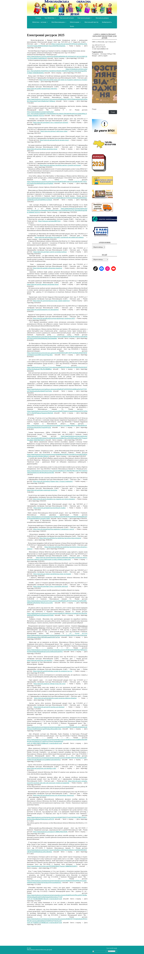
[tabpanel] (104, 82)
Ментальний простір (91, 22)
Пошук (94, 109)
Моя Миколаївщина (58, 22)
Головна (38, 18)
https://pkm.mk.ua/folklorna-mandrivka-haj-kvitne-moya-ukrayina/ (60, 538)
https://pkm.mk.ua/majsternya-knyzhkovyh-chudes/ (49, 508)
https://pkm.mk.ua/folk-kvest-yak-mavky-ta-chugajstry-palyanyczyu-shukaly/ (63, 80)
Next (116, 82)
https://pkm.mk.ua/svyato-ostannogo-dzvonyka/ (42, 490)
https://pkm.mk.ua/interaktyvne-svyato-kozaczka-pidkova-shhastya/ (55, 698)
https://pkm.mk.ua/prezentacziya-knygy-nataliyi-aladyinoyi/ (51, 301)
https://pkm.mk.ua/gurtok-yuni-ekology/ (39, 660)
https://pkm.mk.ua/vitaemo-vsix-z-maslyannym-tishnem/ (50, 122)
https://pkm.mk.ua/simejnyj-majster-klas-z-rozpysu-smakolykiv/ (53, 481)
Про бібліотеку (49, 18)
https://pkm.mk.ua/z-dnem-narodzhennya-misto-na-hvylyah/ (52, 574)
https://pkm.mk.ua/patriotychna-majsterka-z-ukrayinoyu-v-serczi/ (53, 529)
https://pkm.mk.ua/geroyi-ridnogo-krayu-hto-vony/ (49, 684)
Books (72, 26)
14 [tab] (110, 101)
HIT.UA (109, 951)
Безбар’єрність (107, 22)
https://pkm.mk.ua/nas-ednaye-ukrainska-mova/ (42, 149)
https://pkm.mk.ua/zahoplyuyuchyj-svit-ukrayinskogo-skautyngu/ (53, 795)
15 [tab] (113, 101)
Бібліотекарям (74, 22)
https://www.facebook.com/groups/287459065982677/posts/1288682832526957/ (52, 866)
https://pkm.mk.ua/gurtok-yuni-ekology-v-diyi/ (41, 768)
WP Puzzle (114, 948)
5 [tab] (107, 99)
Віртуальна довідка (102, 18)
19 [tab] (109, 104)
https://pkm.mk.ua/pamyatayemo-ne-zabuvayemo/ (43, 309)
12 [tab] (104, 101)
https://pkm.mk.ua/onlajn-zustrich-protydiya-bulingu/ (50, 252)
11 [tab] (101, 101)
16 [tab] (116, 101)
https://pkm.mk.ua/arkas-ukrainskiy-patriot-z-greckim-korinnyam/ (60, 165)
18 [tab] (106, 104)
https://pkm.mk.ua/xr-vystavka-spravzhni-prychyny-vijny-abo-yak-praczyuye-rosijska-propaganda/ (57, 782)
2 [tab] (99, 99)
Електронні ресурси (84, 18)
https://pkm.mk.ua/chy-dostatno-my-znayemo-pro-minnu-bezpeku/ (54, 499)
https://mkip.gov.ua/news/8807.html (49, 221)
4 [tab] (104, 99)
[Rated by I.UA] (99, 951)
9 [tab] (96, 101)
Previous (93, 82)
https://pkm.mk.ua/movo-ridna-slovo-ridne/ (54, 131)
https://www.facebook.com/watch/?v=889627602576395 (50, 832)
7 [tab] (113, 99)
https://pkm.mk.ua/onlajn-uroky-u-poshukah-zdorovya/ (50, 586)
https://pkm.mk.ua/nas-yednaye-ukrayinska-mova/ (43, 284)
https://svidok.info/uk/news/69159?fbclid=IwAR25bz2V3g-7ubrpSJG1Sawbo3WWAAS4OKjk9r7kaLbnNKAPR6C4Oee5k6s (57, 45)
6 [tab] (110, 99)
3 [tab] (101, 99)
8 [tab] (116, 99)
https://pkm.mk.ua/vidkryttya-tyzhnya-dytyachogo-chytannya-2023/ (54, 318)
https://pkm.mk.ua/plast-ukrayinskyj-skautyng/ (47, 268)
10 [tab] (99, 101)
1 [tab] (96, 99)
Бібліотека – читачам (39, 22)
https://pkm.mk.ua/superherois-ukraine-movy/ (54, 140)
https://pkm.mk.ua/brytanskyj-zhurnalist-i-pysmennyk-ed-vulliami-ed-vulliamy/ (59, 237)
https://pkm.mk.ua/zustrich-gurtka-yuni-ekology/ (49, 707)
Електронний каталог (67, 18)
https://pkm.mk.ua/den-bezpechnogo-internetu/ (42, 88)
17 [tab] (103, 104)
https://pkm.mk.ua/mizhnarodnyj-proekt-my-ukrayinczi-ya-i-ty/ (52, 671)
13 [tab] (107, 101)
